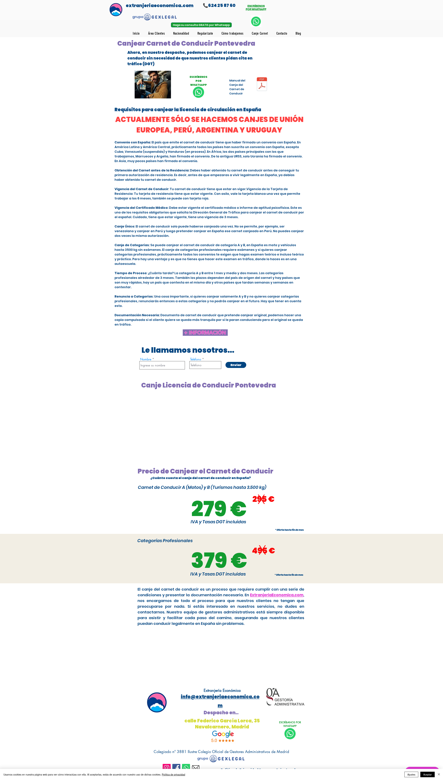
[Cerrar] (439, 774)
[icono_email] (196, 768)
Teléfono (195, 359)
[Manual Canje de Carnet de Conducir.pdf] (262, 84)
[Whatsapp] (186, 768)
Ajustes (411, 774)
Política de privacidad (173, 774)
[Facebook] (176, 768)
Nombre (145, 359)
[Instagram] (167, 768)
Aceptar (427, 774)
